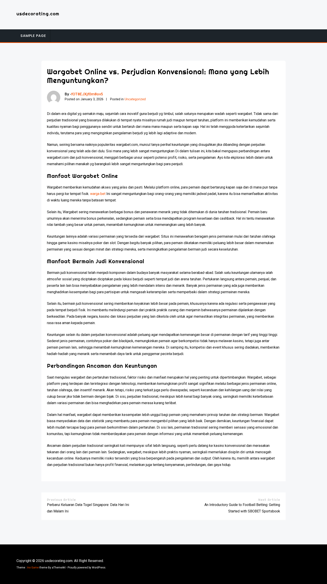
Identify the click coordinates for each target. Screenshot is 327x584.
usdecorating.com (37, 13)
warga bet (97, 194)
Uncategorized (135, 99)
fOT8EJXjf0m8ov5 (87, 94)
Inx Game (33, 567)
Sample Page (33, 35)
